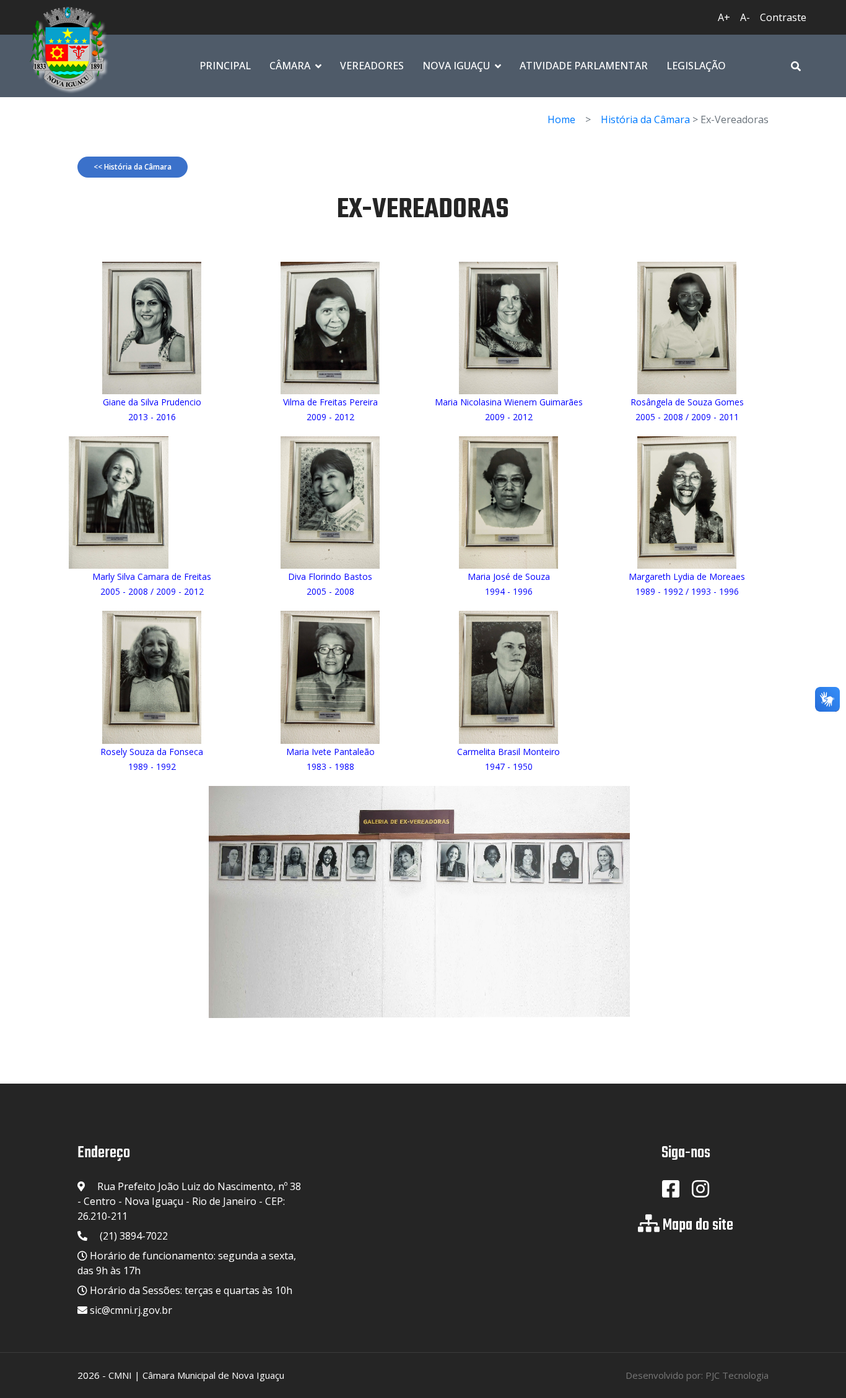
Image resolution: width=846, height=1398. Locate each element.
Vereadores (372, 65)
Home (561, 119)
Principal (225, 65)
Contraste (783, 17)
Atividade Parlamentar (584, 65)
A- (745, 17)
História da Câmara (645, 119)
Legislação (696, 65)
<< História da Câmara (133, 167)
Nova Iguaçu (456, 65)
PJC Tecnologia (737, 1375)
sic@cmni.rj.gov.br (131, 1310)
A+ (724, 17)
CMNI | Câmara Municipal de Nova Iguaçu (196, 1375)
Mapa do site (698, 1225)
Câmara (289, 65)
